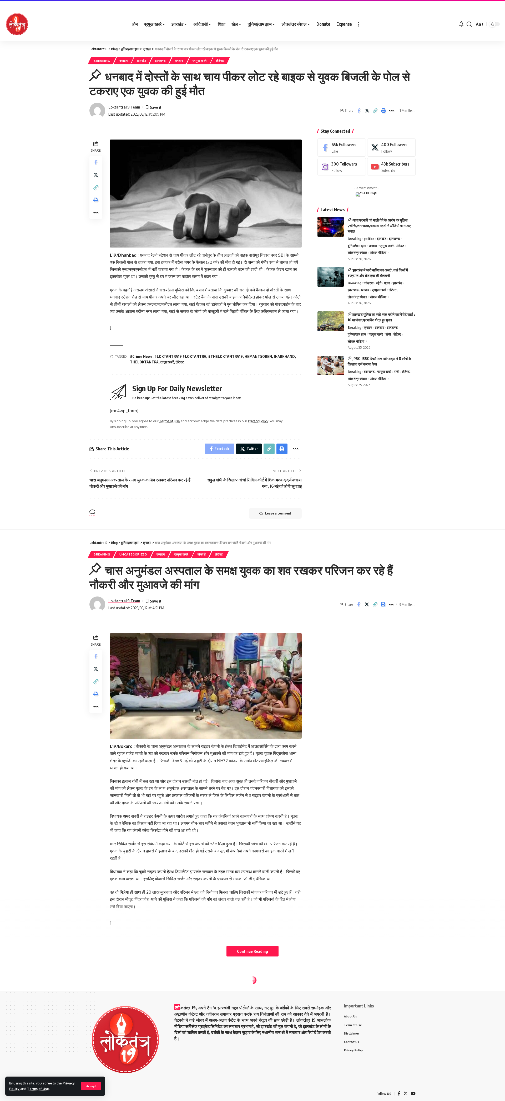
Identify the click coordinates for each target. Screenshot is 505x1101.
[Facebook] (341, 147)
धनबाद (179, 61)
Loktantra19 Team (124, 107)
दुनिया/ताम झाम (357, 246)
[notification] (461, 24)
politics (369, 238)
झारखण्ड (160, 61)
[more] (358, 24)
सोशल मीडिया (378, 253)
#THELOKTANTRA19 (225, 356)
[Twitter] (391, 147)
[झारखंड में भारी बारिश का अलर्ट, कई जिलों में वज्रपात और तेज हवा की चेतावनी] (330, 277)
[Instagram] (341, 167)
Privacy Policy (258, 421)
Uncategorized (133, 554)
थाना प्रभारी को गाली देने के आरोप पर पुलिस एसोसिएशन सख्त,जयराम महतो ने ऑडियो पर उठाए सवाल (379, 225)
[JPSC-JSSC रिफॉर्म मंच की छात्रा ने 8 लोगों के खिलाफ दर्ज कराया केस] (330, 365)
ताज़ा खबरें (167, 362)
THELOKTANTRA (144, 362)
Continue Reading (252, 951)
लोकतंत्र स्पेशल (357, 253)
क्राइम (123, 61)
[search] (469, 24)
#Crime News (141, 356)
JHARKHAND (284, 356)
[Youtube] (391, 167)
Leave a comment (278, 513)
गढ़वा (387, 283)
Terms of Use (38, 1089)
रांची (388, 334)
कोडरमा (368, 283)
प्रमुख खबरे (200, 61)
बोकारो (202, 554)
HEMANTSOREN (258, 356)
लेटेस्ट (220, 61)
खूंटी (378, 283)
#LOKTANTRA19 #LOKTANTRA (180, 356)
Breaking (102, 61)
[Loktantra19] (17, 24)
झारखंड (141, 61)
